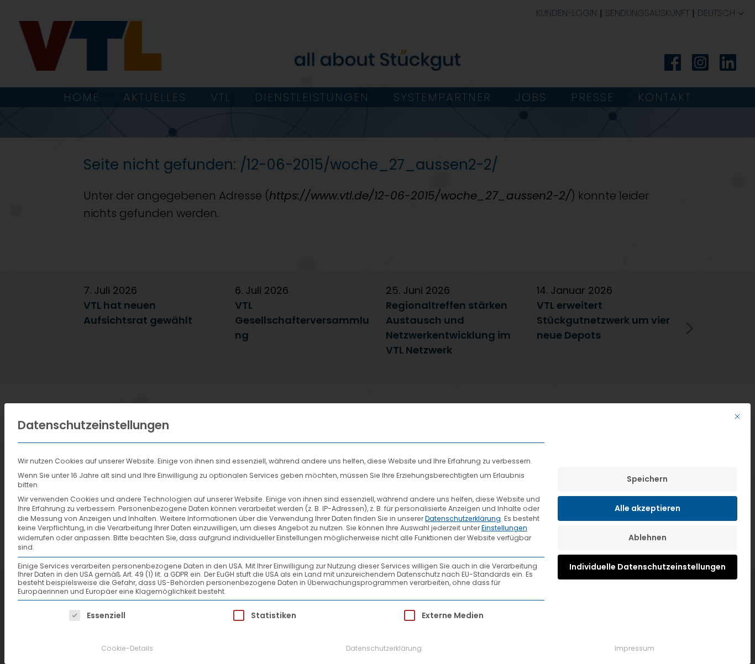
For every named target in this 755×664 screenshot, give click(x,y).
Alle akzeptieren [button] (647, 508)
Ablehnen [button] (647, 537)
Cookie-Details (127, 648)
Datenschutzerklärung (463, 518)
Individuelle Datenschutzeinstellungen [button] (647, 566)
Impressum (634, 648)
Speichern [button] (647, 478)
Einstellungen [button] (504, 528)
